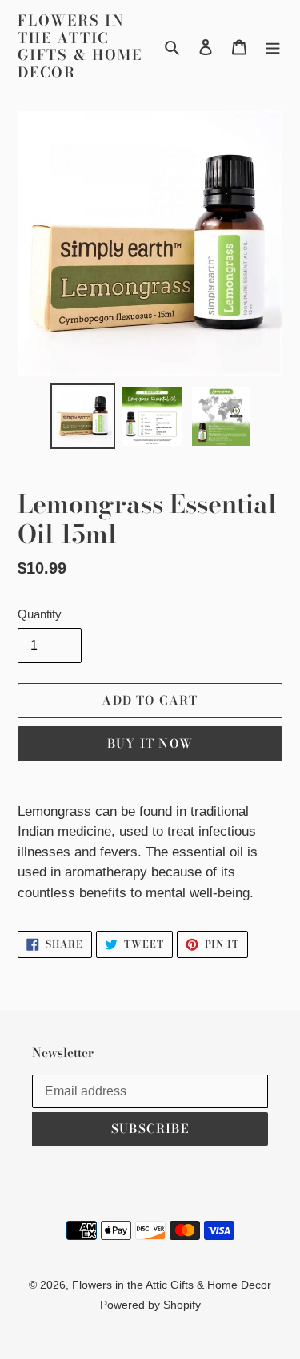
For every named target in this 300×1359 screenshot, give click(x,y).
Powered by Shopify (150, 1304)
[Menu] (273, 46)
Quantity (40, 614)
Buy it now (150, 743)
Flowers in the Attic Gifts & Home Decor (80, 46)
